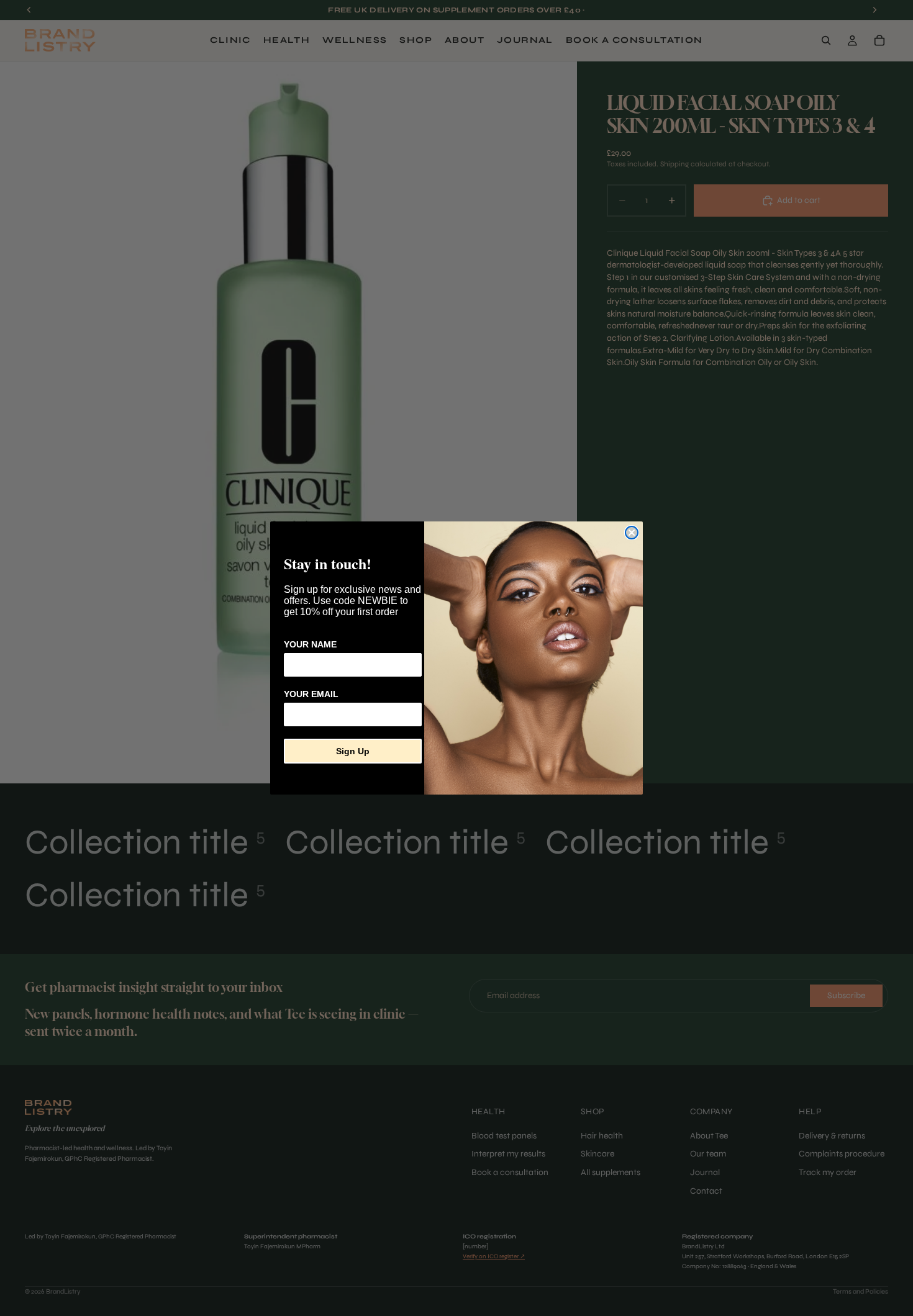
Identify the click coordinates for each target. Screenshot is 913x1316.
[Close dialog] (631, 532)
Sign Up (353, 751)
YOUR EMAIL (311, 694)
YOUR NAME (310, 644)
